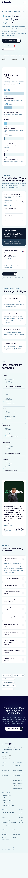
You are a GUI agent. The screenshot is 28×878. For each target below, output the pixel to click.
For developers (5, 778)
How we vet (22, 817)
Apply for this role (7, 675)
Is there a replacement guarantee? (10, 659)
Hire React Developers (19, 675)
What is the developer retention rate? (10, 617)
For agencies (5, 775)
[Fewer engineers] (18, 201)
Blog (20, 820)
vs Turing (4, 837)
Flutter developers (17, 788)
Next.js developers (17, 780)
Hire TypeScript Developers (9, 685)
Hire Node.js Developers (8, 682)
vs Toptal (4, 832)
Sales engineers (6, 825)
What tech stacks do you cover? (11, 625)
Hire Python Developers (8, 678)
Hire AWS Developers (7, 689)
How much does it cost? (10, 585)
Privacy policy (15, 832)
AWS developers (17, 785)
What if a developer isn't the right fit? (12, 592)
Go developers (16, 775)
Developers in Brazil (6, 797)
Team (20, 815)
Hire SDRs (4, 773)
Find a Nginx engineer (10, 40)
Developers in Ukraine (7, 802)
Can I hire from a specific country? (10, 633)
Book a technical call (12, 729)
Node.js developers (17, 770)
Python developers (17, 768)
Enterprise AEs (5, 817)
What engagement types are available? (12, 651)
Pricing (3, 765)
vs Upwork (4, 834)
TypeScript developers (18, 773)
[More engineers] (22, 201)
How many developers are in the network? (12, 609)
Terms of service (16, 834)
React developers (17, 765)
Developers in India (6, 795)
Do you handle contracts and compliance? (11, 601)
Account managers (6, 820)
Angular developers (17, 783)
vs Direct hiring (5, 839)
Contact (21, 822)
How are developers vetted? (12, 578)
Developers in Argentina (8, 805)
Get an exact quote (8, 274)
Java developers (17, 778)
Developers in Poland (7, 800)
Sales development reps (8, 812)
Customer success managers (9, 822)
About (20, 812)
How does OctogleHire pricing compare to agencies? (10, 642)
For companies (5, 770)
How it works (5, 768)
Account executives (7, 815)
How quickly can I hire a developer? (10, 559)
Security (14, 837)
